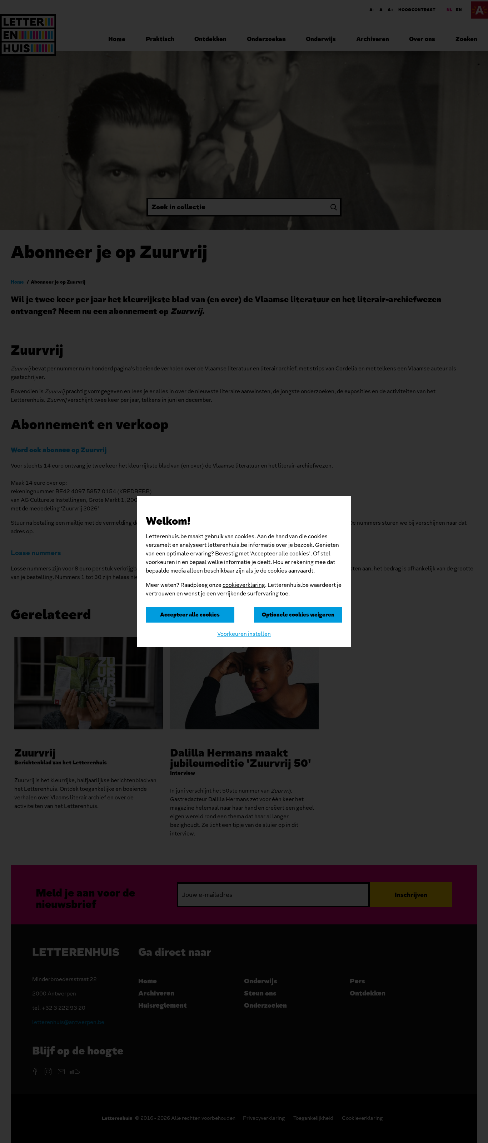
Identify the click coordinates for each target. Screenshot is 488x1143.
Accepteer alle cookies (190, 614)
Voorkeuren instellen (244, 634)
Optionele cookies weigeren (298, 614)
